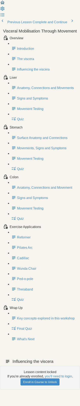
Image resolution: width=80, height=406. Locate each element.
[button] (2, 4)
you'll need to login (58, 376)
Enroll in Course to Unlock (40, 382)
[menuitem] (2, 10)
